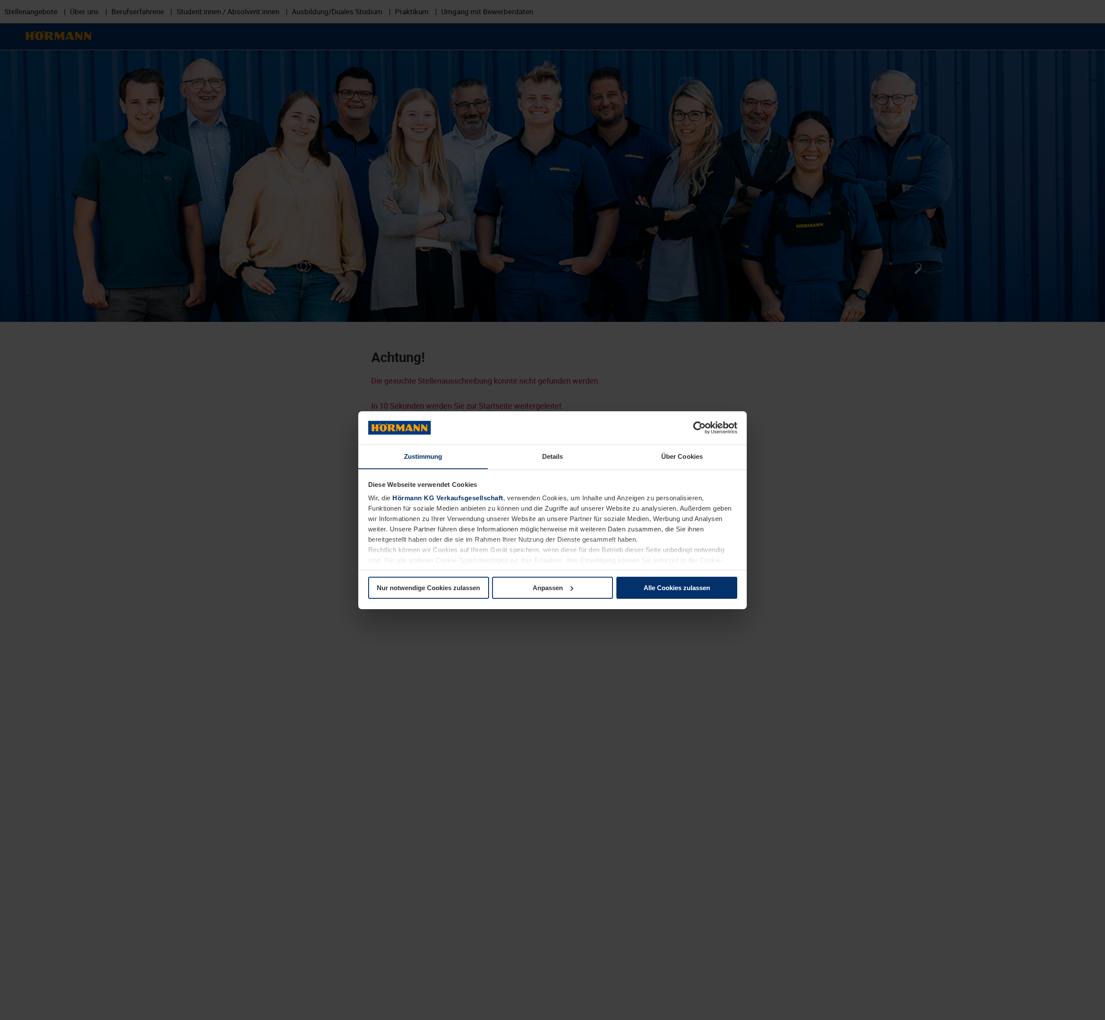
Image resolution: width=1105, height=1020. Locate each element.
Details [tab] (552, 456)
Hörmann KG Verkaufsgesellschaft (447, 498)
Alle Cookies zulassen (677, 587)
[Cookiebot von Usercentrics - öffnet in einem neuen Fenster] (699, 427)
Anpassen (548, 587)
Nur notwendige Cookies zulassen (428, 587)
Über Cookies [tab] (682, 456)
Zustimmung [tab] (423, 456)
